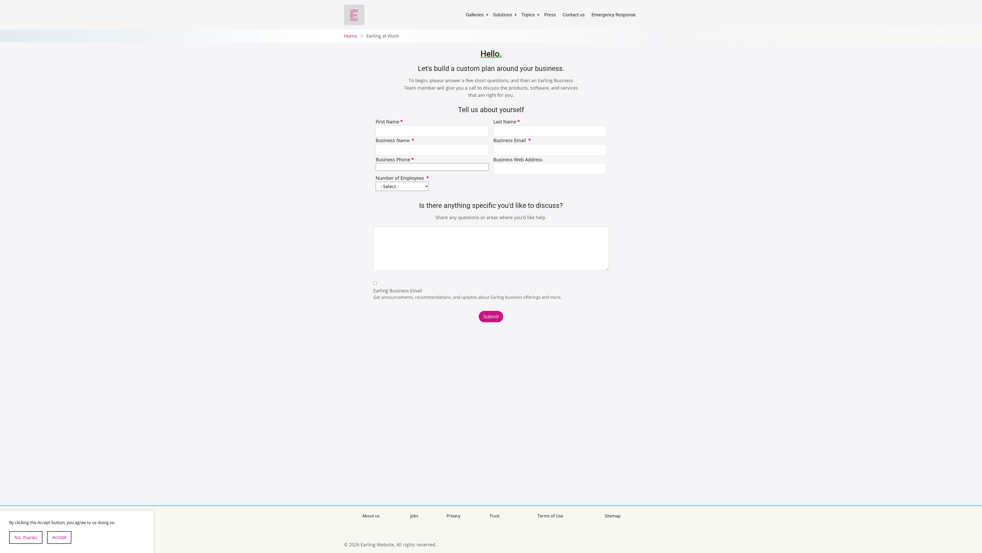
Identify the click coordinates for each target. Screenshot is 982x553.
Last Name (504, 122)
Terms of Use (550, 516)
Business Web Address (517, 159)
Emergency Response (614, 14)
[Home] (354, 14)
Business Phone (393, 159)
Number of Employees (400, 178)
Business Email (510, 140)
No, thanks (25, 537)
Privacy (453, 516)
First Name (387, 122)
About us (371, 516)
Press (550, 14)
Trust (494, 516)
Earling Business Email (397, 291)
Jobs (414, 516)
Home (350, 36)
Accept (59, 537)
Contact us (574, 14)
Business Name (393, 140)
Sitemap (613, 516)
